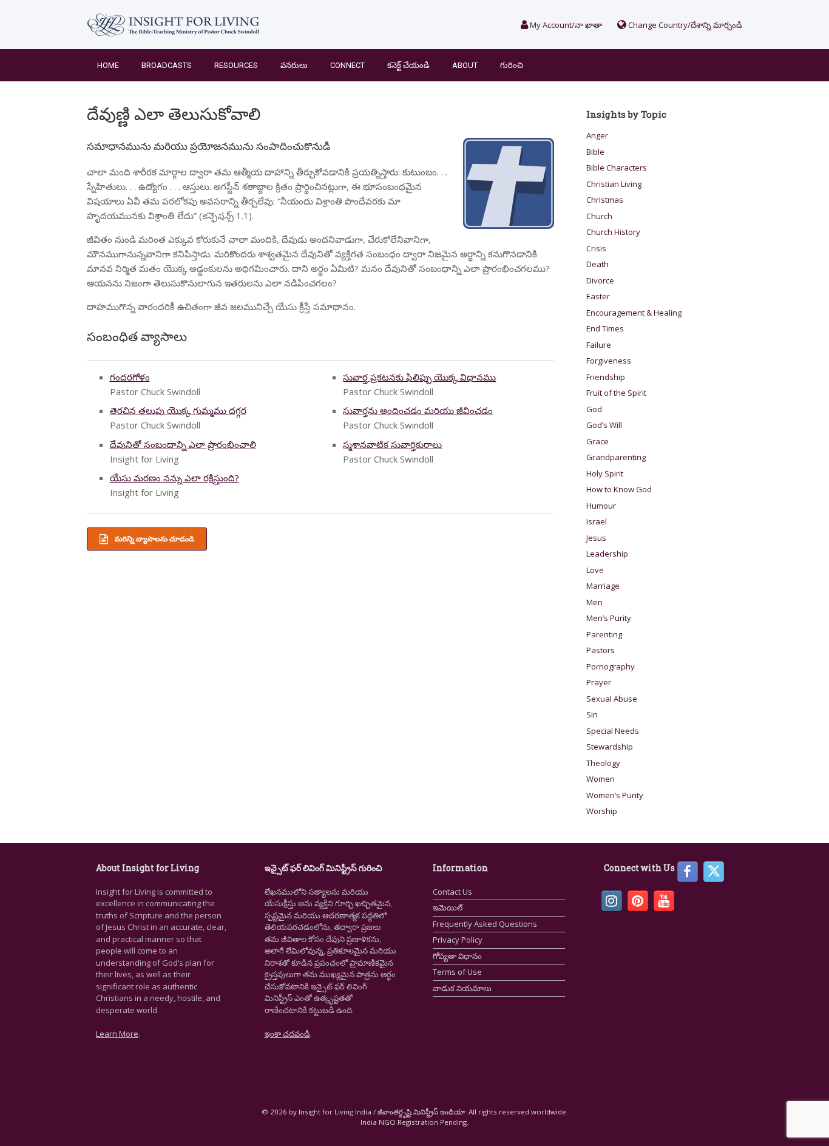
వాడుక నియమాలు (462, 988)
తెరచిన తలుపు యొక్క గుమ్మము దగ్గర (178, 410)
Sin (592, 714)
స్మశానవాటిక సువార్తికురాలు (392, 444)
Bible (595, 151)
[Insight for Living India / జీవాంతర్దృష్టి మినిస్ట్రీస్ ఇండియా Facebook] (687, 871)
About (465, 65)
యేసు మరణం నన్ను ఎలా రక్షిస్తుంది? (174, 478)
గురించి (511, 65)
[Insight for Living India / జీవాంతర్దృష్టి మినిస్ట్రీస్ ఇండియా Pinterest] (638, 900)
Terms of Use (457, 971)
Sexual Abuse (611, 698)
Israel (596, 521)
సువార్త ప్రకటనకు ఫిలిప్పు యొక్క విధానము (419, 377)
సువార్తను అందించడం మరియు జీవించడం (418, 410)
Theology (603, 763)
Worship (601, 810)
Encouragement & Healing (634, 312)
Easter (598, 296)
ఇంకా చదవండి (287, 1033)
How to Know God (619, 489)
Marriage (603, 585)
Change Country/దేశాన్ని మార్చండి (684, 24)
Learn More (117, 1033)
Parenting (604, 634)
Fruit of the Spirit (616, 392)
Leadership (607, 553)
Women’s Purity (614, 795)
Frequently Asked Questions (485, 923)
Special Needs (612, 730)
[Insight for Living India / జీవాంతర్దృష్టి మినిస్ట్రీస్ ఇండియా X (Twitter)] (713, 871)
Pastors (600, 650)
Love (595, 570)
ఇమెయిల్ (447, 907)
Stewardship (609, 746)
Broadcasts (166, 65)
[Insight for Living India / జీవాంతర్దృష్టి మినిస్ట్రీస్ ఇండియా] (173, 24)
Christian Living (613, 183)
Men (594, 602)
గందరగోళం (130, 377)
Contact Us (452, 891)
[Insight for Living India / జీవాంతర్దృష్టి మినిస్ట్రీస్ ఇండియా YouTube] (664, 900)
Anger (597, 135)
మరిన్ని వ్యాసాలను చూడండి (153, 539)
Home (108, 65)
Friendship (605, 376)
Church (599, 216)
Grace (597, 441)
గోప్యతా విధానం (457, 956)
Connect (347, 65)
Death (597, 264)
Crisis (596, 248)
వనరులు (294, 65)
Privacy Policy (457, 939)
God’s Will (604, 424)
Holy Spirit (604, 473)
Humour (601, 505)
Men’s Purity (608, 617)
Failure (598, 344)
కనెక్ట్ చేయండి (408, 65)
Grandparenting (616, 457)
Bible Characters (616, 167)
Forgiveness (608, 360)
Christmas (604, 199)
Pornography (610, 666)
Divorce (600, 280)
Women (600, 778)
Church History (613, 231)
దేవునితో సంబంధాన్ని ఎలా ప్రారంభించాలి (183, 444)
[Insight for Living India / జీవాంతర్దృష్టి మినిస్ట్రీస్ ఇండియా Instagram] (611, 900)
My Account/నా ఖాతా (565, 24)
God (594, 409)
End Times (605, 328)
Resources (236, 65)
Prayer (598, 682)
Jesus (596, 537)
